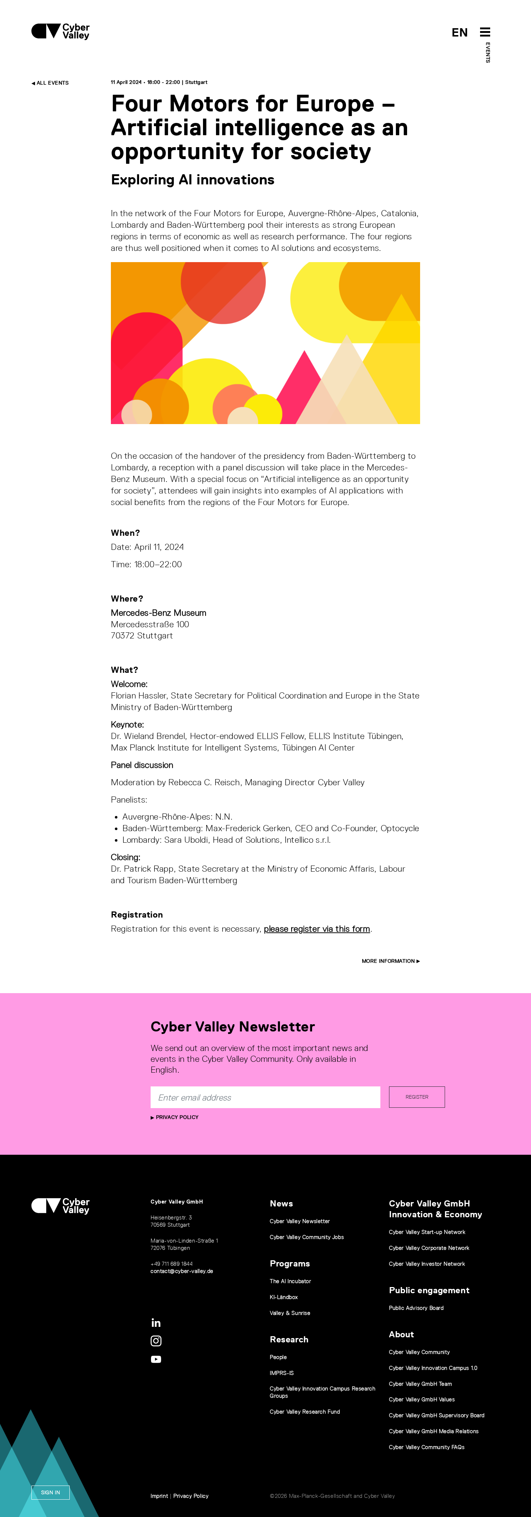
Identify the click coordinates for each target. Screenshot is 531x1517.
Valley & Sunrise (290, 1313)
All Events (52, 83)
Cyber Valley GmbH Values (422, 1399)
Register (417, 1097)
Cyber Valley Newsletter (300, 1221)
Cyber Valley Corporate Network (429, 1248)
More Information (389, 961)
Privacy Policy (176, 1117)
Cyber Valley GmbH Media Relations (434, 1431)
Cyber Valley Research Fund (305, 1412)
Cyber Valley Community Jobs (307, 1237)
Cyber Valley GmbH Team (420, 1384)
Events (488, 52)
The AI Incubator (290, 1281)
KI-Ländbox (284, 1297)
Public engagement (429, 1290)
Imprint (159, 1496)
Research (289, 1339)
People (278, 1357)
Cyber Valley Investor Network (427, 1264)
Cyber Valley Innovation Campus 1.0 (433, 1368)
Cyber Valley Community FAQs (427, 1447)
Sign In (50, 1492)
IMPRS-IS (282, 1373)
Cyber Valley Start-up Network (427, 1232)
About (401, 1334)
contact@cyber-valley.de (182, 1271)
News (281, 1203)
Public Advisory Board (416, 1308)
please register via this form (317, 928)
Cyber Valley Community (419, 1352)
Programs (290, 1263)
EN (460, 32)
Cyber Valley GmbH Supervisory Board (437, 1415)
